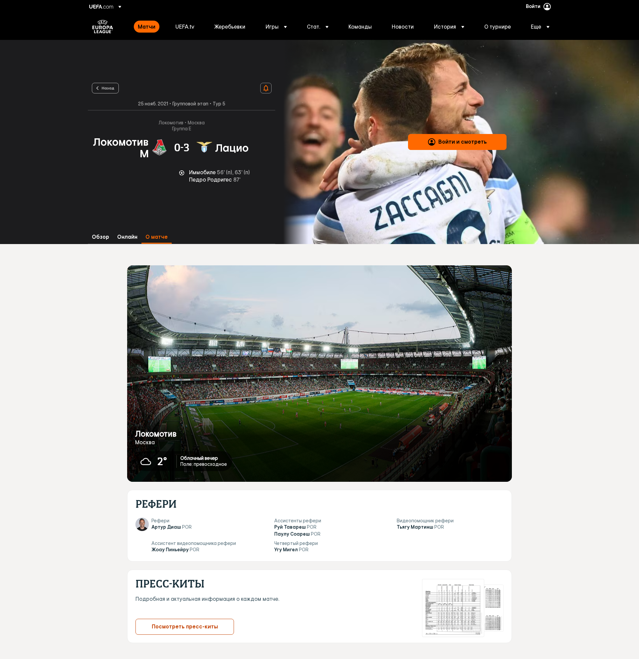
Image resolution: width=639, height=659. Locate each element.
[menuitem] (148, 26)
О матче (156, 237)
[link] (146, 26)
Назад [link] (108, 87)
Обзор (100, 237)
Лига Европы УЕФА (102, 26)
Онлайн (127, 237)
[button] (276, 26)
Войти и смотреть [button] (462, 142)
